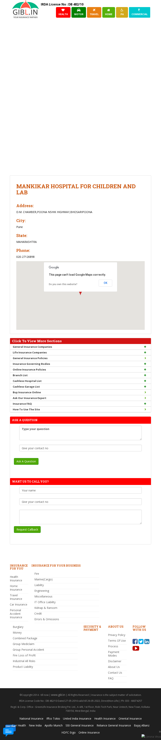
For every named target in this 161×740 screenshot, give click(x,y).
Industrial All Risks (24, 661)
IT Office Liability (45, 602)
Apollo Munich (54, 725)
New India (35, 725)
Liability (39, 585)
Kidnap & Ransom (45, 608)
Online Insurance (89, 732)
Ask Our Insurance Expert (29, 398)
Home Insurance (16, 587)
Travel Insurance (16, 597)
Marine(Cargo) (43, 579)
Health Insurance (16, 578)
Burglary (18, 627)
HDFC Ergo (68, 732)
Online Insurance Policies (29, 369)
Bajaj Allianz (141, 725)
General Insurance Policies (30, 358)
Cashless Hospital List (27, 381)
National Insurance (31, 718)
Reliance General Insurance (114, 725)
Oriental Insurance (130, 718)
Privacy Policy (116, 635)
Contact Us (115, 672)
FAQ (110, 678)
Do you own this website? (63, 284)
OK (105, 282)
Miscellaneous (43, 596)
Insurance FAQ (22, 403)
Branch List (20, 375)
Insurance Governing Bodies (31, 364)
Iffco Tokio (53, 718)
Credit (38, 613)
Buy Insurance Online (27, 392)
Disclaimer (114, 661)
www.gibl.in (58, 695)
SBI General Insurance (80, 725)
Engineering (41, 591)
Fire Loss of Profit (24, 655)
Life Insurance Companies (30, 352)
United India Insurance (77, 718)
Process (113, 646)
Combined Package (25, 638)
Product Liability (23, 667)
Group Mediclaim (23, 644)
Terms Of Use (117, 640)
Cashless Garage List (26, 386)
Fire (36, 573)
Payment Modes (113, 653)
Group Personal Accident (28, 649)
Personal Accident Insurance (16, 613)
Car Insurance (18, 604)
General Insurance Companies (32, 347)
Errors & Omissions (46, 619)
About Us (114, 667)
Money (17, 632)
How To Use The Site (26, 409)
